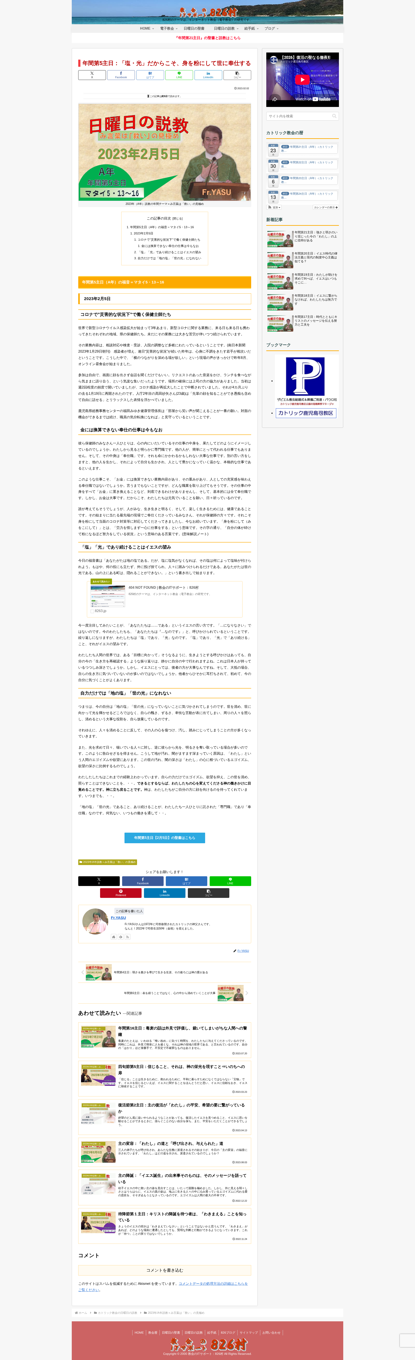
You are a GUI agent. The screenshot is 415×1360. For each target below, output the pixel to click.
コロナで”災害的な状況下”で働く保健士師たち (169, 239)
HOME (139, 1332)
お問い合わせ (271, 1332)
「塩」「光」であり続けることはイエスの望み (169, 252)
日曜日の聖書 (171, 1332)
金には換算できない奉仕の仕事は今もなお (170, 246)
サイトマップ (249, 1332)
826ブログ (228, 1332)
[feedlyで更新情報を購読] (120, 937)
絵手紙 (211, 1332)
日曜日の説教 (194, 1332)
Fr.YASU (118, 918)
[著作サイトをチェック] (114, 937)
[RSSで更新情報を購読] (127, 937)
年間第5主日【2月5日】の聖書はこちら (164, 838)
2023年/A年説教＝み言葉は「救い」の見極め (109, 862)
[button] (237, 75)
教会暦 (152, 1332)
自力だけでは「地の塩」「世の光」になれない (169, 258)
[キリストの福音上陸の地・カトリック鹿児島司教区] (306, 413)
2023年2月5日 (143, 233)
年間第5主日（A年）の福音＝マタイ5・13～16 (162, 227)
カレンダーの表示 (324, 207)
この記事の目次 (159, 218)
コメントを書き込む (164, 1270)
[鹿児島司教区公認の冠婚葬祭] (307, 381)
